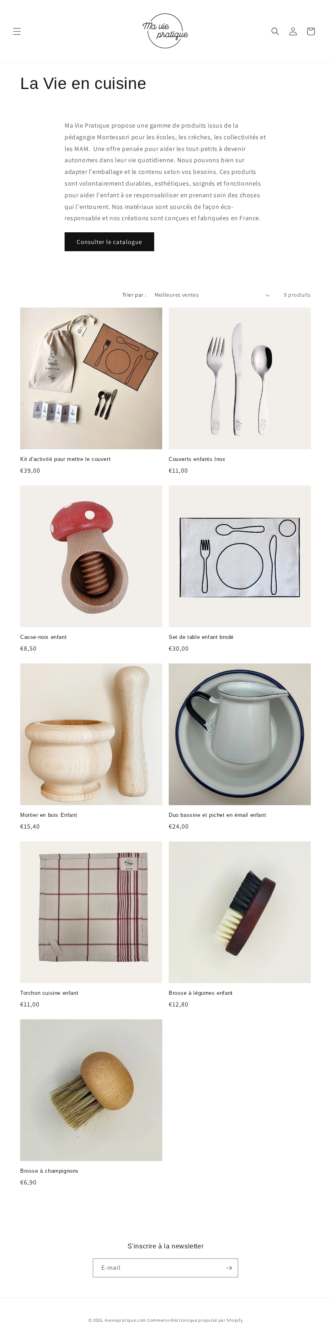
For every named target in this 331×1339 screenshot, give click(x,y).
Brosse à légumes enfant (201, 993)
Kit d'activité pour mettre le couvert (65, 459)
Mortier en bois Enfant (48, 815)
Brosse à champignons (49, 1171)
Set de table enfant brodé (201, 637)
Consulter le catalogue (109, 242)
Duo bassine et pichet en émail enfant (217, 815)
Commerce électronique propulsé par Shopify (195, 1320)
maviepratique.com (126, 1320)
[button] (17, 31)
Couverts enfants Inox (197, 459)
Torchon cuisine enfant (49, 993)
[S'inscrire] (229, 1267)
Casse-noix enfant (43, 637)
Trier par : (134, 294)
